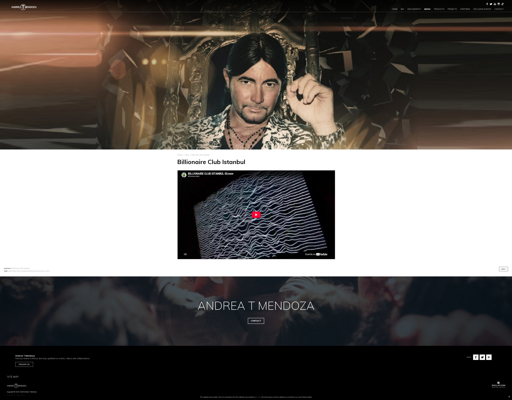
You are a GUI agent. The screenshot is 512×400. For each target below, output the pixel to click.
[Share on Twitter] (482, 357)
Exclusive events (482, 9)
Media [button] (427, 9)
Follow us (24, 364)
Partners (465, 9)
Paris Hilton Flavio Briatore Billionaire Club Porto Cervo (28, 271)
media (179, 155)
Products (439, 9)
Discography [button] (414, 9)
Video (187, 155)
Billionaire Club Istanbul (21, 268)
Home (394, 9)
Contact (499, 9)
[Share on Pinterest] (489, 357)
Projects (452, 9)
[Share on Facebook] (476, 357)
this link (258, 397)
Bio (402, 9)
